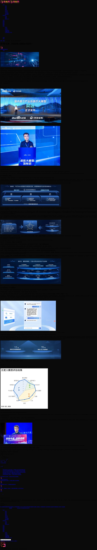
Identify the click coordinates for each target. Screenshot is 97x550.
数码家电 (7, 14)
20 (4, 462)
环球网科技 (56, 506)
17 (1, 462)
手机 (6, 5)
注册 (3, 37)
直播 (6, 17)
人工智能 (7, 13)
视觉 (3, 22)
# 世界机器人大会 (8, 32)
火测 (6, 16)
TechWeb (21, 506)
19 (3, 462)
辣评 (3, 24)
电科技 (9, 506)
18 (2, 462)
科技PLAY (7, 18)
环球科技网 (28, 506)
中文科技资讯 (48, 506)
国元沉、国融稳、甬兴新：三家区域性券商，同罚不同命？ (12, 488)
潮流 (3, 23)
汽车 (3, 20)
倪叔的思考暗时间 (4, 49)
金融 (6, 9)
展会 (3, 531)
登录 (3, 38)
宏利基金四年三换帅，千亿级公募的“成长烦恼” (12, 474)
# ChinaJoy (7, 30)
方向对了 (60, 506)
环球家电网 (17, 506)
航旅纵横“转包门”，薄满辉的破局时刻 (8, 484)
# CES (6, 28)
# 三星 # (5, 540)
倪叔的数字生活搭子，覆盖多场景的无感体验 (12, 473)
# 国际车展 (7, 31)
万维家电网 (42, 506)
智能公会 (13, 506)
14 (5, 461)
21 (5, 462)
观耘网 (63, 506)
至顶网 (35, 506)
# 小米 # (12, 540)
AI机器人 (38, 506)
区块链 (6, 11)
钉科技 (24, 506)
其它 (4, 50)
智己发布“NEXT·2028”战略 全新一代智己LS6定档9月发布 (14, 472)
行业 (3, 4)
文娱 (6, 7)
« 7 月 (1, 466)
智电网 (6, 506)
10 (1, 461)
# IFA (6, 27)
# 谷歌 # (15, 540)
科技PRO (4, 15)
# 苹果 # (2, 540)
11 (2, 461)
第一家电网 (2, 506)
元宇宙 (6, 10)
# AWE (6, 29)
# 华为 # (8, 540)
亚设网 (52, 506)
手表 (6, 8)
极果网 (32, 506)
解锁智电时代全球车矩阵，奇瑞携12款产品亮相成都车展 (14, 469)
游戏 (3, 21)
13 (4, 461)
